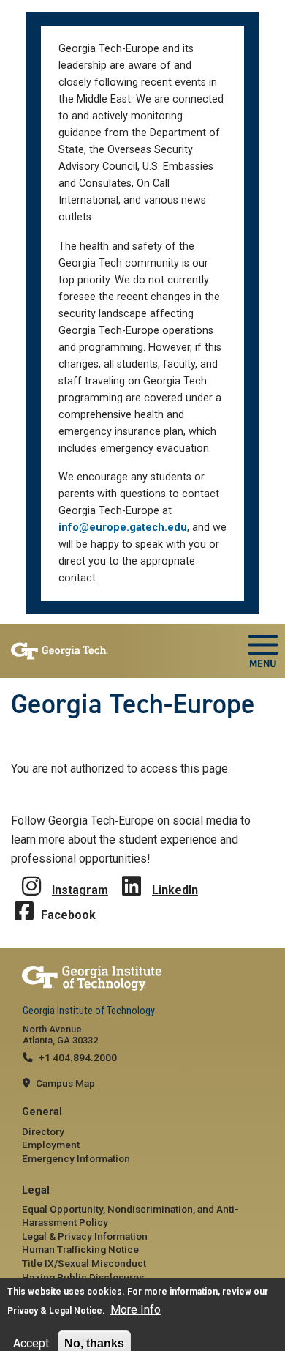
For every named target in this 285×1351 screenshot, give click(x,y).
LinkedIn (175, 890)
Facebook (68, 915)
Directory (43, 1131)
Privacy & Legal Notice (54, 1311)
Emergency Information (76, 1158)
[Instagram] (31, 875)
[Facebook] (24, 900)
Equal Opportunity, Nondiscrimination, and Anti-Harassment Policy (130, 1215)
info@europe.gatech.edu (122, 527)
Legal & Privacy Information (85, 1236)
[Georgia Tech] (142, 978)
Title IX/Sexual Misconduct (84, 1263)
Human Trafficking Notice (80, 1249)
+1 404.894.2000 (78, 1057)
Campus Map (65, 1083)
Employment (51, 1144)
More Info (135, 1310)
